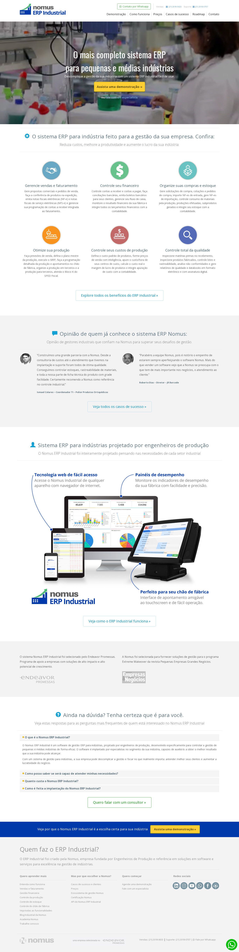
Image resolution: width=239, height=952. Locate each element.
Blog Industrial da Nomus (33, 914)
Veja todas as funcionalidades (36, 910)
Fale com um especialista (135, 888)
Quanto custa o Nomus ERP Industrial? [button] (51, 781)
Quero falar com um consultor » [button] (119, 802)
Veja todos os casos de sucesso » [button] (119, 406)
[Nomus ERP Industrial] (43, 9)
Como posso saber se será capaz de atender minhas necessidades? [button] (71, 773)
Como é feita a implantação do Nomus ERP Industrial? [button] (63, 788)
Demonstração (116, 14)
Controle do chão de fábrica (34, 906)
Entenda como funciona (32, 884)
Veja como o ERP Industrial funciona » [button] (119, 621)
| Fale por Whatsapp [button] (203, 939)
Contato (214, 14)
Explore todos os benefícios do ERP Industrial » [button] (119, 295)
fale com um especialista (121, 97)
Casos (177, 14)
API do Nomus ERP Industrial (86, 901)
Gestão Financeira (29, 893)
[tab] (119, 737)
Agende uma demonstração (137, 884)
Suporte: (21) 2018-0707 (178, 939)
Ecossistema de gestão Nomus (87, 893)
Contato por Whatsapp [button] (135, 6)
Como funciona (140, 14)
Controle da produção (31, 897)
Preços (157, 14)
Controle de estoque (31, 901)
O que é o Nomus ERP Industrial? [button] (47, 737)
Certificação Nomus (81, 897)
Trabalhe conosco (29, 923)
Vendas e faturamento (32, 888)
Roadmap (198, 14)
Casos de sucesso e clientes (86, 884)
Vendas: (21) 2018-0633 (151, 939)
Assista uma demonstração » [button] (119, 87)
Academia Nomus (29, 919)
